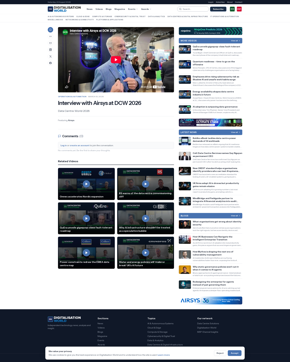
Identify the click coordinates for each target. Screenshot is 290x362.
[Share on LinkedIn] (50, 49)
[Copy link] (50, 36)
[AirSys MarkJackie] (210, 300)
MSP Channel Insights (207, 332)
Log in (210, 2)
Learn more (164, 355)
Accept (234, 353)
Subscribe (218, 9)
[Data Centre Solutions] (232, 9)
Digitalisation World (206, 327)
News (89, 9)
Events (131, 9)
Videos (99, 9)
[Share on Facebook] (50, 63)
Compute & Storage (102, 16)
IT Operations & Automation (224, 16)
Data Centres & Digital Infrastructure (188, 16)
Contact (238, 2)
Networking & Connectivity (80, 20)
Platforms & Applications (109, 20)
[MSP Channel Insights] (239, 9)
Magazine (119, 9)
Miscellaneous (55, 20)
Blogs (108, 9)
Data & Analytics (156, 16)
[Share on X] (50, 56)
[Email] (50, 43)
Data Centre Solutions (208, 323)
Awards (145, 9)
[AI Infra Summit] (210, 123)
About (230, 2)
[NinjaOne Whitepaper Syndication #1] (210, 31)
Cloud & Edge (83, 16)
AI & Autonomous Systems (61, 16)
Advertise (220, 2)
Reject (220, 353)
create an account (80, 145)
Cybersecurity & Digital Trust (130, 16)
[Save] (50, 29)
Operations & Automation (72, 96)
